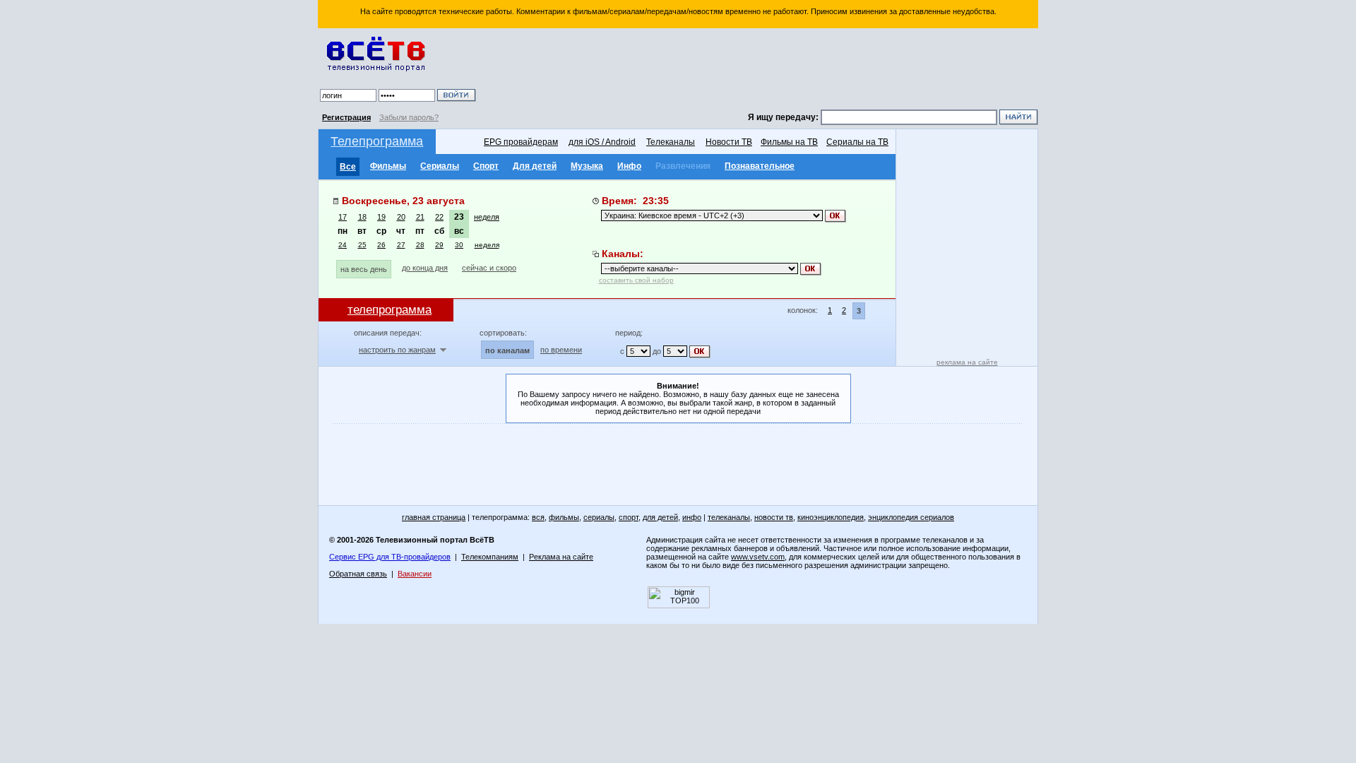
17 (342, 217)
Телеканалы (670, 142)
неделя (486, 217)
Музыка (587, 166)
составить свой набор (636, 280)
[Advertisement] (759, 70)
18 (362, 217)
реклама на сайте (967, 362)
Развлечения (682, 166)
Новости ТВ (729, 142)
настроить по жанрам (397, 349)
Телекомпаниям (489, 556)
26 (381, 245)
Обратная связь (358, 573)
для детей (660, 517)
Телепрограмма (377, 141)
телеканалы (729, 517)
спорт (628, 517)
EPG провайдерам (521, 142)
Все (348, 167)
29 (439, 245)
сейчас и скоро (489, 268)
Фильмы (388, 166)
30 (459, 245)
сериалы (598, 517)
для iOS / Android (602, 142)
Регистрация (346, 117)
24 (342, 245)
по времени (561, 349)
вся (538, 517)
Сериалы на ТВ (857, 142)
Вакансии (415, 573)
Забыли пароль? (409, 117)
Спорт (486, 166)
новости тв (773, 517)
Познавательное (760, 166)
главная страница (433, 517)
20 (401, 217)
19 (381, 217)
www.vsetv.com (758, 556)
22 (439, 217)
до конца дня (425, 268)
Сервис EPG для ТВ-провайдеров (390, 556)
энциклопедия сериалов (911, 517)
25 (362, 245)
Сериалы (439, 166)
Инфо (629, 166)
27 (401, 245)
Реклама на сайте (561, 556)
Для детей (535, 166)
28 (420, 245)
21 (420, 217)
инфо (691, 517)
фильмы (564, 517)
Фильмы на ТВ (789, 142)
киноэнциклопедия (830, 517)
